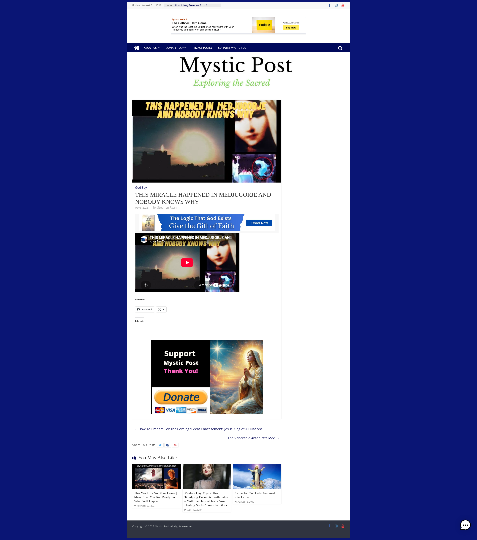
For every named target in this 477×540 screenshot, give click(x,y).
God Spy (141, 188)
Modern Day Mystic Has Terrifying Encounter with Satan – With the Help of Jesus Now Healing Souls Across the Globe (206, 499)
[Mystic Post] (136, 47)
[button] (465, 526)
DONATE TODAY (176, 47)
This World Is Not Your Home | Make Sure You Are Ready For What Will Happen (155, 497)
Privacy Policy (202, 47)
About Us (150, 47)
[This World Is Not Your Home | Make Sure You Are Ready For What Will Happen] (156, 466)
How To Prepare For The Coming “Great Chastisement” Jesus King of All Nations (198, 429)
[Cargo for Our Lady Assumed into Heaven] (257, 466)
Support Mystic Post (233, 47)
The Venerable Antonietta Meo (253, 438)
